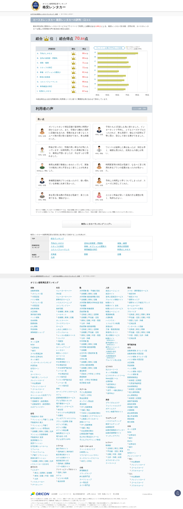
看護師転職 (110, 314)
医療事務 (88, 407)
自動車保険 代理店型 (135, 354)
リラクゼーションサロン (89, 455)
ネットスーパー (62, 320)
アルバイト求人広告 (113, 360)
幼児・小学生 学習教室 (88, 380)
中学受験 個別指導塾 (88, 347)
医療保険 (33, 323)
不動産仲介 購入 (36, 422)
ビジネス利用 (63, 478)
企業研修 (109, 381)
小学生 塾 (83, 359)
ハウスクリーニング (64, 303)
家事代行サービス (63, 300)
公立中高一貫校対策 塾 (88, 353)
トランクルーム (62, 332)
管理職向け (111, 387)
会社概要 (54, 494)
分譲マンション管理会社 (40, 428)
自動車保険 (34, 291)
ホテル (58, 475)
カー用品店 (84, 482)
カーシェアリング (63, 347)
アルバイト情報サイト (114, 300)
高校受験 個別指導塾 (88, 326)
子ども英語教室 (86, 392)
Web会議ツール (112, 378)
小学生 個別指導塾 (87, 365)
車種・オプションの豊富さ (50, 72)
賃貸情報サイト (36, 440)
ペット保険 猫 (132, 374)
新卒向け (110, 393)
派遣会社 (109, 326)
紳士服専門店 (85, 476)
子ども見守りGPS (63, 439)
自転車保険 (34, 309)
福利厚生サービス (63, 433)
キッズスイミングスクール (89, 458)
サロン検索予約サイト (114, 412)
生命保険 (33, 320)
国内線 (60, 463)
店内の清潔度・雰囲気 (48, 58)
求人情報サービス (113, 335)
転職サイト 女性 (112, 306)
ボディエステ (111, 409)
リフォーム (34, 449)
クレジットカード (37, 380)
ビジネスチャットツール (115, 375)
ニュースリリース (65, 494)
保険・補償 (44, 63)
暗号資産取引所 (36, 398)
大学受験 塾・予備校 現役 (90, 291)
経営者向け (111, 384)
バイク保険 (34, 300)
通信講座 (83, 404)
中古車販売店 (61, 365)
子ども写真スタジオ (64, 401)
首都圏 (34, 431)
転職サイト (110, 303)
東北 (36, 473)
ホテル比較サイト (63, 458)
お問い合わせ (91, 494)
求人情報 (116, 494)
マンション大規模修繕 (39, 434)
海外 (65, 472)
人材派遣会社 (111, 356)
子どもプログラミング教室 (90, 440)
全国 (119, 457)
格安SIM (132, 294)
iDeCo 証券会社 (36, 357)
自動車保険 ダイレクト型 (137, 351)
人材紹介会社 (111, 352)
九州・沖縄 (85, 323)
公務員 (84, 419)
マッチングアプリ (113, 436)
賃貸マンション (36, 443)
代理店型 (35, 297)
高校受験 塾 (84, 312)
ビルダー (35, 470)
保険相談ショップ (37, 332)
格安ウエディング (113, 424)
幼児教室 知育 (85, 383)
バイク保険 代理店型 (135, 359)
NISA (32, 345)
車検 (58, 389)
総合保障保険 (132, 413)
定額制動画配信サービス (65, 398)
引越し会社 (60, 344)
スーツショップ (86, 479)
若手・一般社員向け (115, 390)
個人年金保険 (132, 416)
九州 (53, 257)
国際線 (67, 463)
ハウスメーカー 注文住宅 (39, 464)
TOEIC (84, 413)
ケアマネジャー (96, 416)
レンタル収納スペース (66, 335)
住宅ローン (34, 368)
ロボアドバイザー (37, 407)
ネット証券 (34, 342)
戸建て (45, 420)
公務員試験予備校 (86, 434)
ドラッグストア (86, 473)
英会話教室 (84, 398)
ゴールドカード (38, 389)
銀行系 (34, 377)
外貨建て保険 (132, 407)
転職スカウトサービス (114, 309)
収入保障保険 (134, 392)
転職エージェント (113, 312)
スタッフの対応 (46, 68)
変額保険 (130, 419)
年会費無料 (36, 383)
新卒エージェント (113, 348)
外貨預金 (33, 365)
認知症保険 (131, 404)
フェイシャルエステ (113, 406)
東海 (41, 431)
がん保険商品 (132, 395)
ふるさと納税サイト (64, 329)
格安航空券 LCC (62, 461)
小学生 (97, 374)
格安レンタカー (62, 353)
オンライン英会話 (86, 401)
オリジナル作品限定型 (66, 413)
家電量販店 (84, 470)
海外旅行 (70, 452)
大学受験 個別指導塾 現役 (90, 297)
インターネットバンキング (40, 362)
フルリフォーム (38, 452)
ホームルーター (133, 306)
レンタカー (60, 350)
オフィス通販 (61, 427)
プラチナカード (137, 471)
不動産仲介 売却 (36, 417)
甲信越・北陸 (93, 317)
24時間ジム (84, 452)
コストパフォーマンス (49, 82)
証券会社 (35, 348)
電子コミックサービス (65, 407)
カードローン (35, 374)
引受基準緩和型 (135, 383)
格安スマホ (133, 297)
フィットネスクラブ (87, 449)
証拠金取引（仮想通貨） (41, 404)
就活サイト (110, 294)
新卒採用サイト (112, 343)
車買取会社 (60, 359)
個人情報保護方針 (79, 494)
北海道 (53, 254)
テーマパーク (111, 463)
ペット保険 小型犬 (134, 371)
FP (82, 407)
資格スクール (85, 422)
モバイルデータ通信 (135, 309)
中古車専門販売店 (65, 368)
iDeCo (129, 441)
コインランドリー (63, 306)
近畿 (119, 254)
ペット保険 (34, 317)
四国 (131, 320)
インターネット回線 (135, 326)
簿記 (88, 410)
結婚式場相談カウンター (115, 430)
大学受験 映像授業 (87, 309)
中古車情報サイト (63, 362)
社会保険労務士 (94, 413)
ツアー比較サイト (63, 466)
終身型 (131, 380)
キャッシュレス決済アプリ (40, 395)
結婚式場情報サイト (113, 433)
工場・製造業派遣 (113, 329)
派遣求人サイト (112, 332)
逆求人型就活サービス (114, 297)
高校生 (84, 374)
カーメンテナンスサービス (66, 392)
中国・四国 (49, 476)
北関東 (42, 473)
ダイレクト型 (37, 294)
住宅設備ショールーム (39, 446)
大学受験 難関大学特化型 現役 (91, 303)
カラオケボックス (113, 460)
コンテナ (61, 338)
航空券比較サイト (63, 455)
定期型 (138, 380)
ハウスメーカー (38, 482)
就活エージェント (113, 291)
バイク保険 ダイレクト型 (137, 357)
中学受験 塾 (84, 341)
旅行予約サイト (62, 449)
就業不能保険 (132, 401)
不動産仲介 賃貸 (36, 437)
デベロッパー (37, 485)
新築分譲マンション (38, 458)
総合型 (60, 410)
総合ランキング (57, 238)
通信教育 (83, 371)
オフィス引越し (62, 424)
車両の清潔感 (45, 77)
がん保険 (33, 326)
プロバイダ (131, 312)
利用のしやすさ (45, 91)
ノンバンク (43, 377)
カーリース (60, 356)
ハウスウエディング (113, 421)
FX (31, 371)
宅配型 (60, 341)
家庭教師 (83, 377)
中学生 (90, 374)
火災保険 (33, 312)
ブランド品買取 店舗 (64, 421)
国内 (59, 472)
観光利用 (61, 481)
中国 (148, 317)
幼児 (83, 395)
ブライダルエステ (113, 403)
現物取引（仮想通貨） (41, 401)
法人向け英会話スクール (89, 437)
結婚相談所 (110, 427)
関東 (86, 254)
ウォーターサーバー (64, 291)
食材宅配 (59, 309)
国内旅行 (61, 452)
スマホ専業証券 (36, 354)
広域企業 (132, 323)
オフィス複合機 (62, 430)
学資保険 (33, 329)
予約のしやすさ (46, 53)
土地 (51, 420)
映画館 (108, 445)
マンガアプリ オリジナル (66, 418)
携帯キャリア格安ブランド (139, 303)
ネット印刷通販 (112, 372)
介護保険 (130, 410)
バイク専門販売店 (65, 380)
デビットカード (36, 392)
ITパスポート (93, 419)
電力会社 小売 (61, 436)
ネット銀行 (34, 359)
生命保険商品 (132, 386)
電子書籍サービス (63, 404)
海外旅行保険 (35, 314)
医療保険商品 (132, 377)
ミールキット (61, 314)
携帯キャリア (134, 300)
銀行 (34, 351)
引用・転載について (104, 494)
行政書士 (84, 416)
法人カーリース (112, 369)
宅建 (83, 410)
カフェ (58, 395)
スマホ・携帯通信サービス (137, 291)
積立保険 (130, 422)
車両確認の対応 (46, 86)
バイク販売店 (61, 377)
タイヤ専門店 (85, 485)
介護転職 (109, 317)
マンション (36, 420)
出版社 (60, 415)
